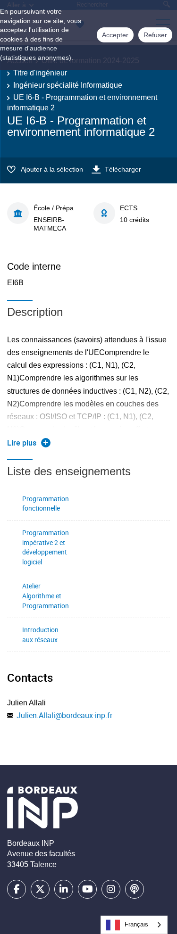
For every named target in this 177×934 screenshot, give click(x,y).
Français (136, 924)
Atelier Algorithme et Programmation (45, 595)
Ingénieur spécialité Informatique (67, 85)
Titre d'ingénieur (40, 73)
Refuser (155, 35)
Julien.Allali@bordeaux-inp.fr (64, 715)
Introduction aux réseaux (40, 634)
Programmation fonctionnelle (45, 503)
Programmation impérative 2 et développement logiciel (45, 547)
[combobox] (134, 925)
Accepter (115, 35)
